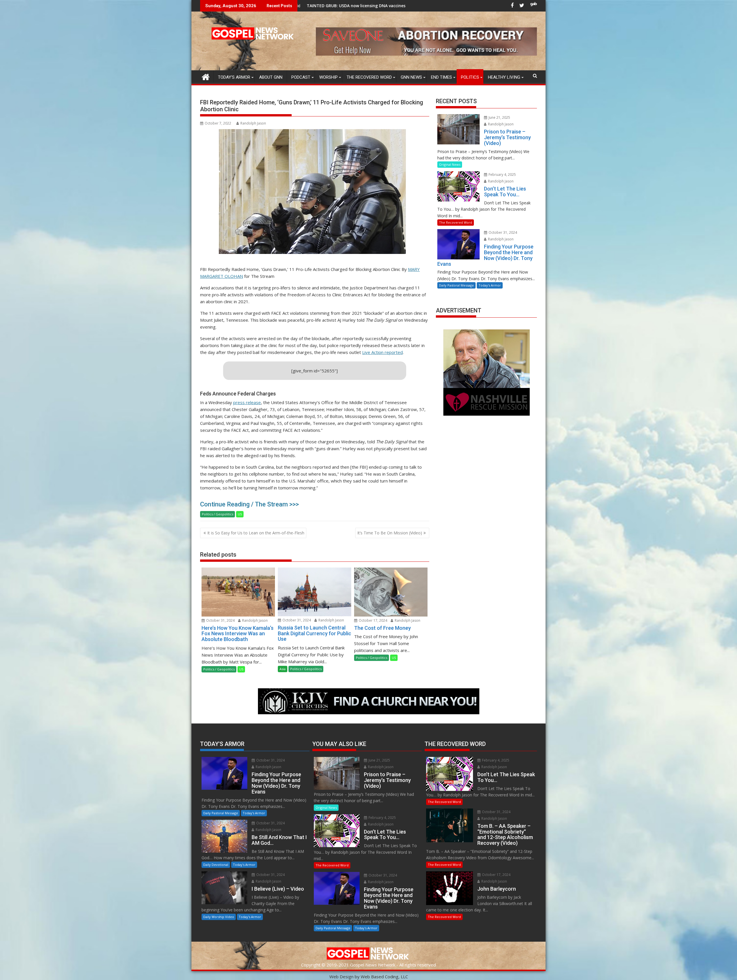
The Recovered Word (369, 77)
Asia (283, 669)
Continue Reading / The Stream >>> (249, 504)
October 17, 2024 (372, 620)
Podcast (300, 77)
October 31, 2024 (220, 620)
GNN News (411, 77)
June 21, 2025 (499, 117)
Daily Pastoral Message (456, 285)
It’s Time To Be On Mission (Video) (389, 533)
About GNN (270, 77)
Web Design (341, 976)
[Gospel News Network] (205, 76)
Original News (449, 164)
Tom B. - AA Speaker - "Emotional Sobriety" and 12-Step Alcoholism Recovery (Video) (389, 5)
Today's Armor (489, 285)
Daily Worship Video (218, 917)
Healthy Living (504, 77)
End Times (441, 77)
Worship (328, 77)
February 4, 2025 (502, 174)
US (240, 514)
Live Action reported (382, 352)
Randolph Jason (253, 123)
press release (247, 402)
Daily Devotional (215, 864)
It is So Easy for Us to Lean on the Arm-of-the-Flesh (255, 533)
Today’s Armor (234, 77)
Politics (470, 77)
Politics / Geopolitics (217, 514)
